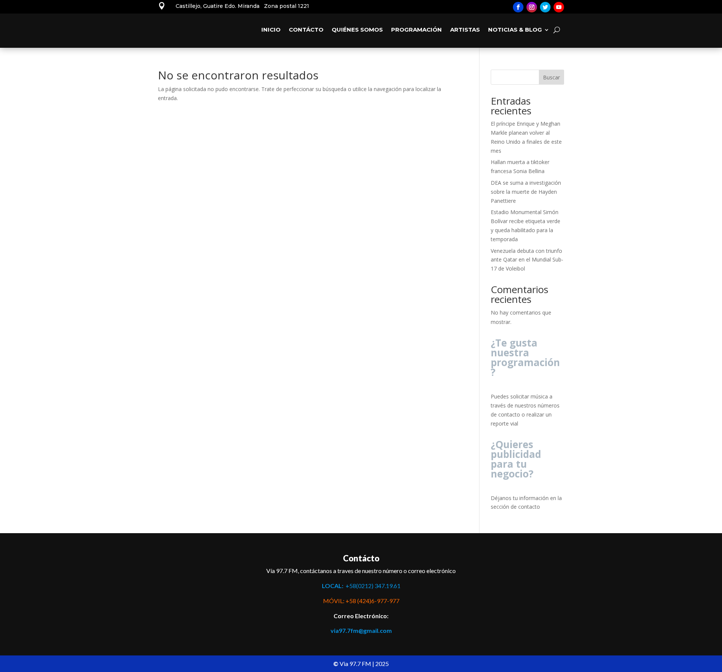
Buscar (551, 77)
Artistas (465, 29)
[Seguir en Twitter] (545, 7)
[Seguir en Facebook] (518, 7)
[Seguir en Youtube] (559, 7)
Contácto (306, 29)
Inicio (271, 29)
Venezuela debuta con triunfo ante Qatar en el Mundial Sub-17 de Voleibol (527, 259)
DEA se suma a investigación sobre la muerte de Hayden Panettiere (526, 191)
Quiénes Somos (357, 29)
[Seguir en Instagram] (531, 7)
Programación (416, 29)
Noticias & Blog (515, 29)
